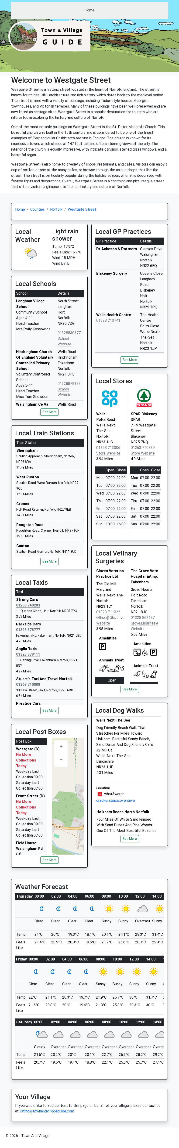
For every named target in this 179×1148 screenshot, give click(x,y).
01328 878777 (28, 630)
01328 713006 (108, 447)
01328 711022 (108, 612)
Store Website (108, 453)
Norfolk (56, 209)
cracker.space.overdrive (115, 800)
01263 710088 (28, 684)
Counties (37, 209)
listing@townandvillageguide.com (47, 1111)
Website (103, 623)
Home (89, 10)
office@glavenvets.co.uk (117, 617)
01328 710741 (108, 320)
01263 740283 (28, 605)
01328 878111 (28, 654)
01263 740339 (143, 447)
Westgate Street (82, 209)
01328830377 (69, 333)
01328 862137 (143, 617)
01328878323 (69, 383)
